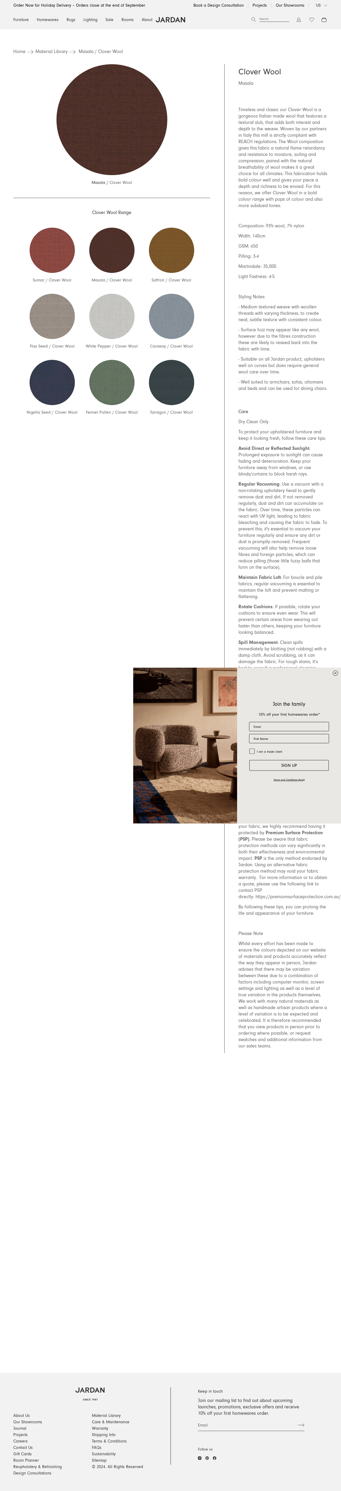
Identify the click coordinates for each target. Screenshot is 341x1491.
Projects (260, 5)
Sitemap (99, 1460)
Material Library (51, 51)
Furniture (21, 20)
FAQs (97, 1447)
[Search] (253, 20)
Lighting (90, 20)
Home (19, 51)
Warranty (100, 1428)
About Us (21, 1415)
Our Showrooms (290, 5)
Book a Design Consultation (218, 5)
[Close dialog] (335, 673)
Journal (19, 1428)
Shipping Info (104, 1435)
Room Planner (26, 1460)
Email (203, 1425)
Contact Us (23, 1447)
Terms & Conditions (109, 1441)
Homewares (48, 20)
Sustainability (104, 1454)
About (147, 20)
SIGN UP (289, 765)
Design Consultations (32, 1473)
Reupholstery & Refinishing (37, 1467)
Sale (109, 20)
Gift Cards (22, 1454)
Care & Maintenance (110, 1422)
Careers (20, 1441)
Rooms (127, 20)
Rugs (71, 20)
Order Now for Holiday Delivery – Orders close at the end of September (79, 5)
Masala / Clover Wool (101, 51)
